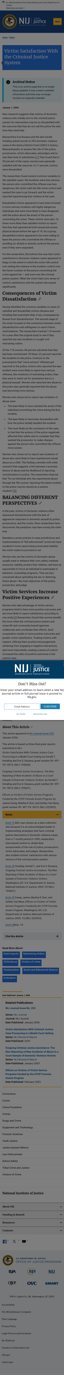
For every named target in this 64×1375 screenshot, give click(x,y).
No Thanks (21, 714)
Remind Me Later (40, 714)
